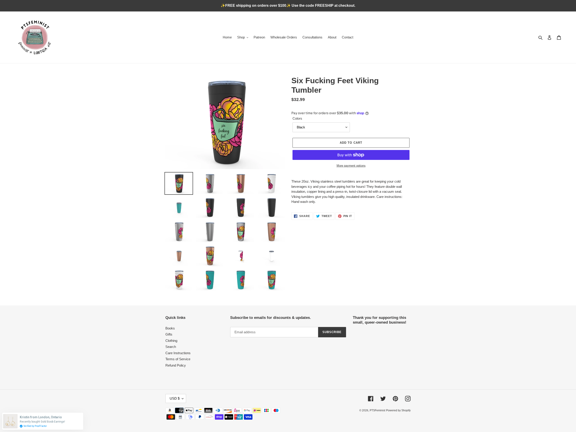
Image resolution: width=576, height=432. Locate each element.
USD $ (175, 398)
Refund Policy (175, 365)
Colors (297, 118)
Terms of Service (177, 359)
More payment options (351, 165)
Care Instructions (178, 353)
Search (170, 347)
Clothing (171, 340)
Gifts (168, 334)
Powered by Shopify (398, 410)
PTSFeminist (377, 410)
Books (170, 328)
